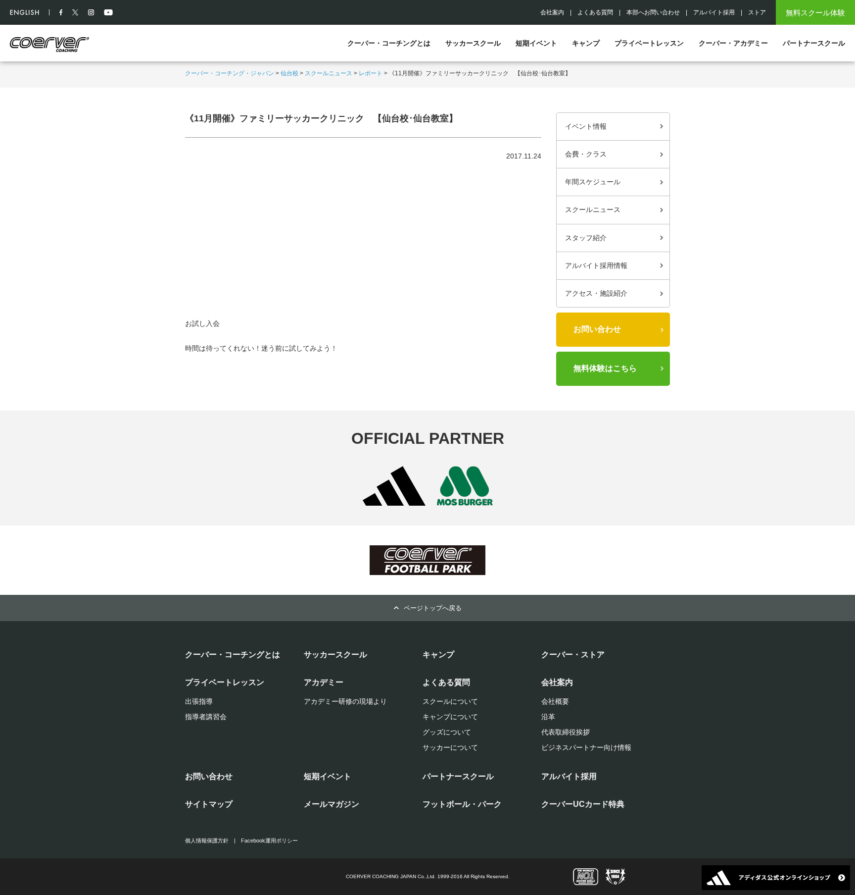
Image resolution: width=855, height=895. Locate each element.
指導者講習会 (206, 717)
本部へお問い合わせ (653, 12)
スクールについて (450, 701)
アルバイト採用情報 (596, 265)
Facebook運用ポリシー (269, 840)
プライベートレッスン (649, 43)
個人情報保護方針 (207, 840)
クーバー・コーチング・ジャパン (229, 73)
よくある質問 (595, 12)
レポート (370, 73)
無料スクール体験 (815, 12)
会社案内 (552, 12)
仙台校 (289, 73)
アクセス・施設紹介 (596, 293)
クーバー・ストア (573, 654)
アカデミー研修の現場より (345, 701)
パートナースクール (814, 43)
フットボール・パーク (462, 804)
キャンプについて (450, 717)
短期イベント (536, 43)
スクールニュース (328, 73)
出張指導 (199, 701)
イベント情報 (586, 126)
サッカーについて (450, 747)
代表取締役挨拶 (565, 732)
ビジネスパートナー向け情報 (586, 747)
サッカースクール (473, 43)
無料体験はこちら (605, 368)
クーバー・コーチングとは (388, 43)
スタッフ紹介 (586, 238)
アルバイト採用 (714, 12)
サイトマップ (209, 804)
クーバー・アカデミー (733, 43)
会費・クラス (586, 154)
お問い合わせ (597, 329)
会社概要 (555, 701)
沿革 (548, 717)
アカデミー (323, 682)
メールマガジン (331, 804)
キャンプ (586, 43)
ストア (757, 12)
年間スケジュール (592, 182)
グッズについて (447, 732)
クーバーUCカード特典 (582, 804)
